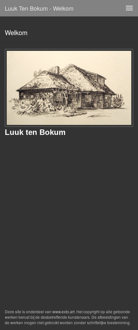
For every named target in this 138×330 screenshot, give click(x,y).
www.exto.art (63, 311)
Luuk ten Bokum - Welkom (39, 8)
